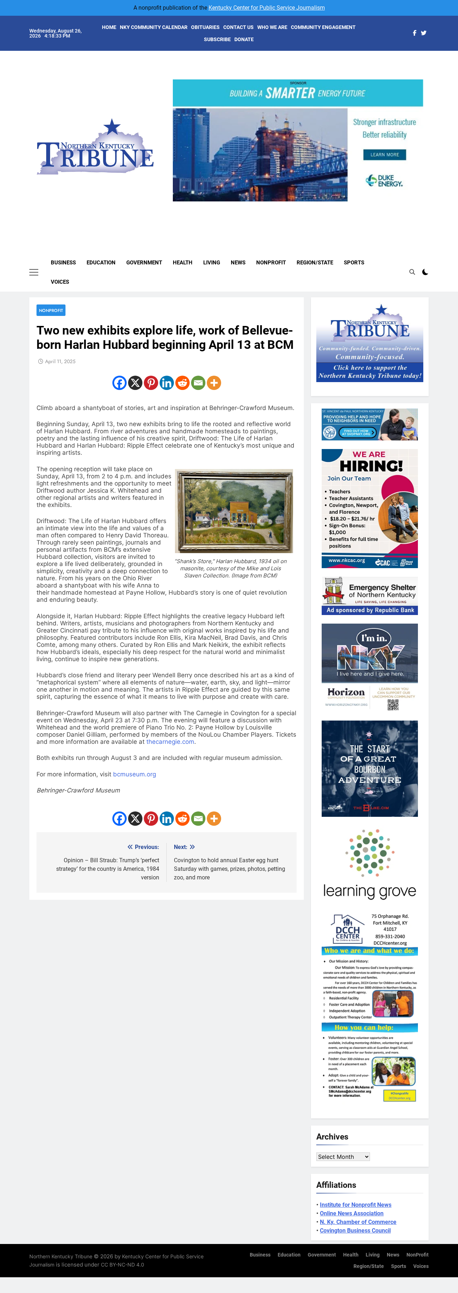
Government (144, 262)
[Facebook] (119, 383)
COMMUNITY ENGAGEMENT (323, 27)
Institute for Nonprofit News (355, 1204)
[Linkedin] (167, 383)
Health (183, 262)
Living (211, 262)
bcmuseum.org (134, 774)
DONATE (244, 39)
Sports (354, 262)
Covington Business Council (355, 1230)
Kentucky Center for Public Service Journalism (267, 7)
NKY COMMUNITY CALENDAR (153, 27)
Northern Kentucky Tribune (60, 1256)
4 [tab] (314, 206)
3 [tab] (301, 206)
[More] (214, 383)
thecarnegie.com (170, 741)
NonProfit (271, 262)
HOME (109, 27)
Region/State (315, 262)
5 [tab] (327, 206)
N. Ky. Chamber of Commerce (358, 1222)
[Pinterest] (151, 383)
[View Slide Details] (298, 140)
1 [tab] (274, 206)
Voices (60, 282)
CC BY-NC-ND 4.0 (122, 1265)
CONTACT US (238, 27)
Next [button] (415, 201)
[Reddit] (182, 383)
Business (63, 262)
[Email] (198, 383)
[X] (135, 383)
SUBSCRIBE (217, 39)
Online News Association (352, 1213)
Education (101, 262)
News (238, 262)
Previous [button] (181, 201)
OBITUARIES (205, 27)
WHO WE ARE (272, 27)
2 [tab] (287, 206)
